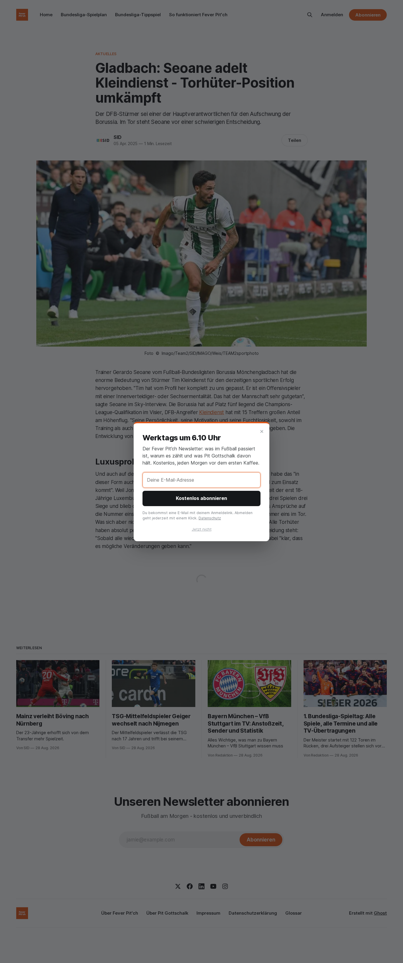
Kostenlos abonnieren (201, 498)
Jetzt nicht (202, 529)
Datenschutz (210, 518)
